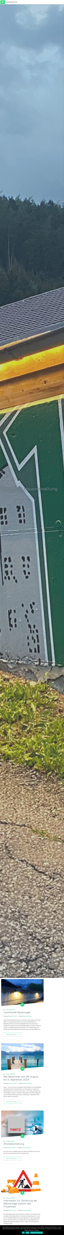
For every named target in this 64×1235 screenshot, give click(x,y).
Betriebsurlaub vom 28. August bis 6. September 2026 (21, 1078)
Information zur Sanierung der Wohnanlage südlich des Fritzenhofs (20, 1203)
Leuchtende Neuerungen (17, 1012)
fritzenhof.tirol (11, 2)
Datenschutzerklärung (36, 1232)
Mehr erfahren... (12, 1034)
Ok (23, 1232)
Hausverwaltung (28, 1016)
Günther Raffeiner (10, 1009)
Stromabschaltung (14, 1143)
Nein (27, 1232)
